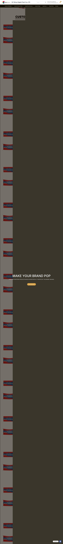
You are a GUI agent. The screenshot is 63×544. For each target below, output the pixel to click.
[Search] (45, 2)
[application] (12, 6)
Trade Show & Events (28, 6)
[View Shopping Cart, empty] (60, 2)
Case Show (44, 6)
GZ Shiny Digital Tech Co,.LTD (21, 2)
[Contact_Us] (60, 541)
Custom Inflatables (8, 6)
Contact (56, 6)
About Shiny (51, 6)
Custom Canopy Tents (18, 6)
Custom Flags (37, 6)
